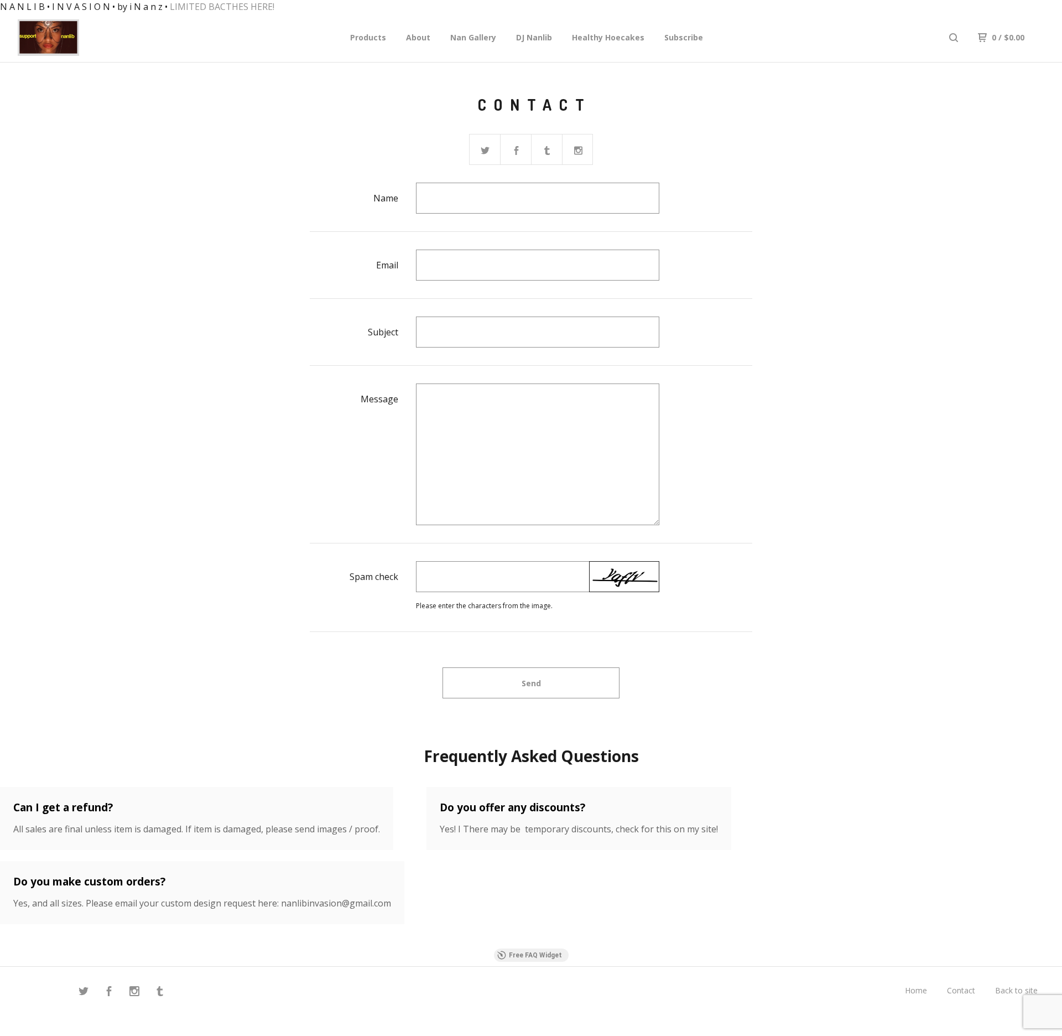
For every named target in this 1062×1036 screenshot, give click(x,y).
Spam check (374, 577)
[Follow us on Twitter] (485, 149)
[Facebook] (109, 992)
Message (379, 399)
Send (531, 683)
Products (368, 37)
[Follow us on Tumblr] (547, 149)
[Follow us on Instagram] (578, 149)
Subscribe (683, 37)
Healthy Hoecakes (608, 37)
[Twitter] (83, 992)
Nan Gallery (473, 37)
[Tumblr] (159, 992)
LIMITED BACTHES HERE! (222, 7)
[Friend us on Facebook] (516, 149)
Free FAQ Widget (535, 955)
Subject (383, 332)
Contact (961, 990)
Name (385, 198)
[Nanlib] (75, 37)
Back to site (1016, 990)
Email (387, 265)
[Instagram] (134, 992)
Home (916, 990)
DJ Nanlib (534, 37)
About (418, 37)
